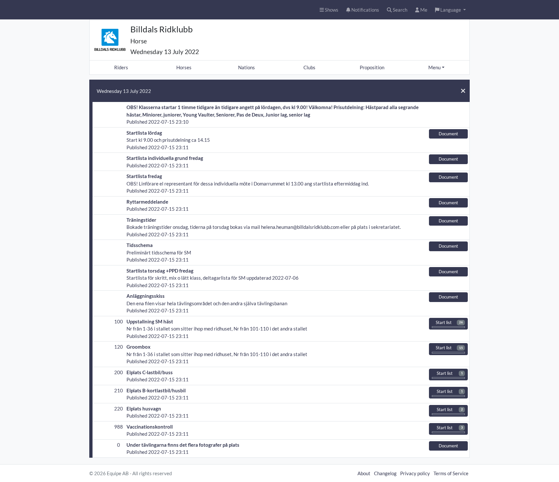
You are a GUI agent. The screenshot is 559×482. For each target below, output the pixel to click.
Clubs (309, 67)
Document (448, 133)
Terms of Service (450, 473)
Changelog (385, 473)
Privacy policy (415, 473)
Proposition (372, 67)
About (363, 473)
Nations (246, 67)
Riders (121, 67)
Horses (184, 67)
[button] (450, 10)
